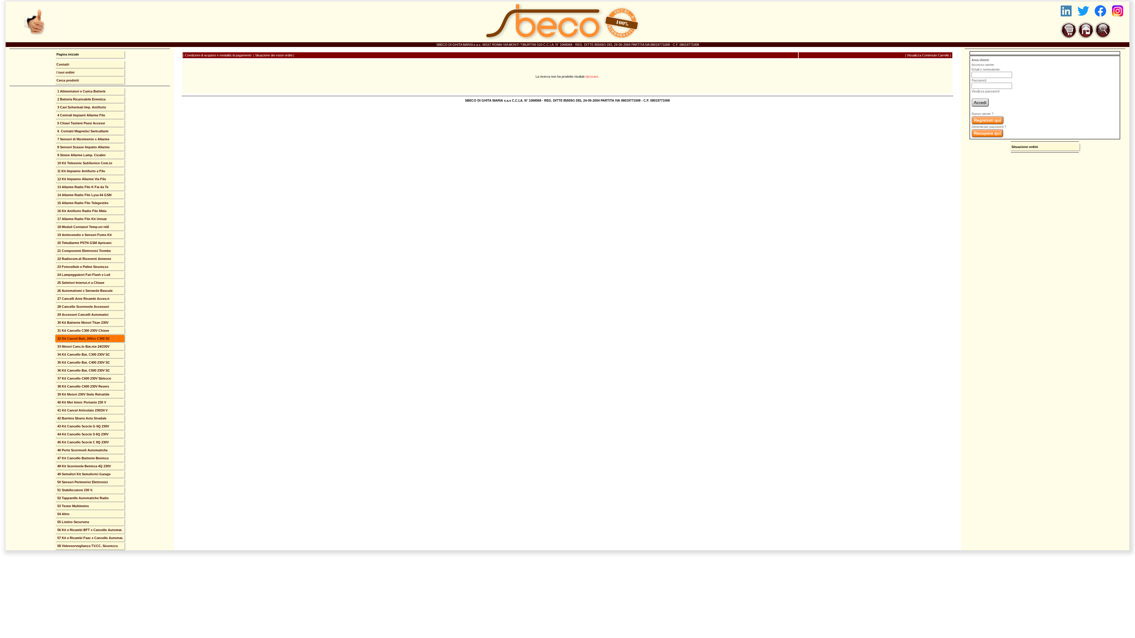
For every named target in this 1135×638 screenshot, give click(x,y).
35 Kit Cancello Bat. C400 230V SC (83, 362)
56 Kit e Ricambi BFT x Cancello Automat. (89, 530)
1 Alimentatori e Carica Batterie (81, 91)
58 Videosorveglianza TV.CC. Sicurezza (87, 546)
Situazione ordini (1024, 147)
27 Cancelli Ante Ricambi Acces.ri (82, 298)
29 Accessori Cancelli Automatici (82, 314)
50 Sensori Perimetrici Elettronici (82, 482)
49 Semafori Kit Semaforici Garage (83, 474)
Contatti (62, 64)
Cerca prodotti (67, 80)
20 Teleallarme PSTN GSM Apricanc (84, 243)
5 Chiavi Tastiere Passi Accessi (80, 123)
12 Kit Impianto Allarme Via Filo (81, 179)
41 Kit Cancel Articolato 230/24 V (82, 410)
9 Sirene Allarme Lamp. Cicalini (81, 155)
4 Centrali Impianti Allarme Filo (80, 115)
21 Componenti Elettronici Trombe (83, 251)
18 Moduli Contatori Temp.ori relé (82, 227)
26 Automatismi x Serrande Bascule (84, 290)
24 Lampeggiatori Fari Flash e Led (83, 274)
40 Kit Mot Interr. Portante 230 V (81, 402)
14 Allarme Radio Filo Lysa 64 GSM (83, 195)
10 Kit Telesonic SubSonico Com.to (84, 163)
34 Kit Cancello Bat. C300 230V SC (83, 354)
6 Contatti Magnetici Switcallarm (82, 131)
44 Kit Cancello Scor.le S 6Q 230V (82, 434)
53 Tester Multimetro (72, 506)
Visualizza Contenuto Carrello (928, 55)
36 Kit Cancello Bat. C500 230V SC (83, 370)
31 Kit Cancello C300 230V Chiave (82, 330)
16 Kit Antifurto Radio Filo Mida (81, 211)
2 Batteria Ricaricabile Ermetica (81, 99)
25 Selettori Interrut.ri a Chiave (80, 282)
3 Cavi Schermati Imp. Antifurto (81, 107)
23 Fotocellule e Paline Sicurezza (82, 266)
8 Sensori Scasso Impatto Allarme (83, 147)
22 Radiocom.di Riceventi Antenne (83, 259)
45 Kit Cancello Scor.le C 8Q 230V (82, 442)
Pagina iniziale (67, 54)
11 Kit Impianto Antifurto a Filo (80, 171)
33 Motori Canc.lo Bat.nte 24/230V (82, 346)
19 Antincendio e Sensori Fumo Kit (84, 235)
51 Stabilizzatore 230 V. (74, 490)
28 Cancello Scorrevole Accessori (82, 306)
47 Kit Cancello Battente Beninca (82, 458)
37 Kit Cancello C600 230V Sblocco (83, 378)
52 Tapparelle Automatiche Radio (82, 498)
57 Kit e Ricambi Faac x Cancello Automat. (89, 538)
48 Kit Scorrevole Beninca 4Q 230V (83, 466)
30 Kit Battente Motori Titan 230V (82, 322)
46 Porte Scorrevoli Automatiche (82, 450)
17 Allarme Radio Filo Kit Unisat (81, 219)
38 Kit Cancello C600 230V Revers (82, 386)
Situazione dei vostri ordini (273, 55)
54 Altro (62, 514)
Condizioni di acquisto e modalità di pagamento (218, 55)
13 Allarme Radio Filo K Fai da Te (82, 187)
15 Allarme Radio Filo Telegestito (82, 203)
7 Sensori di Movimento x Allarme (82, 139)
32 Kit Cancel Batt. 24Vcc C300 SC (83, 338)
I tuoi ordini (65, 72)
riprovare (591, 76)
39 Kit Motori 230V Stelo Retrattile (82, 394)
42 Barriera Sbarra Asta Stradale (81, 418)
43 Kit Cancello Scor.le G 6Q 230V (82, 426)
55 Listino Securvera (72, 522)
